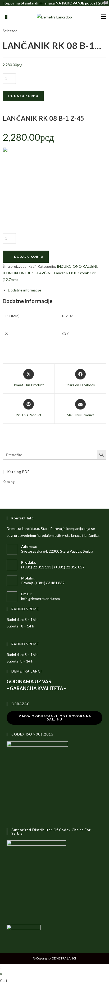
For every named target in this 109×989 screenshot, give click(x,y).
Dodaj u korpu (23, 96)
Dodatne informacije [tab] (24, 290)
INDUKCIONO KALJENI (77, 266)
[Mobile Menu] (103, 17)
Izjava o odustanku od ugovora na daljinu (54, 717)
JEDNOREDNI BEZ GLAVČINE (28, 273)
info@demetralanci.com (40, 598)
